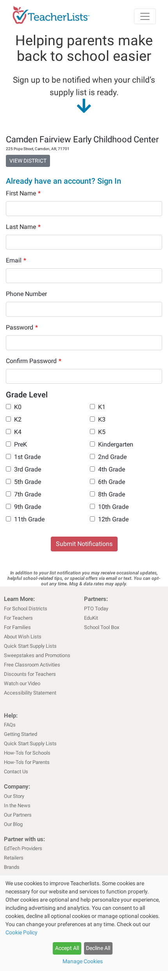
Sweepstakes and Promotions (37, 655)
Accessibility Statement (30, 693)
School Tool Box (101, 627)
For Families (17, 627)
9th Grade (27, 506)
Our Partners (18, 815)
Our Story (14, 796)
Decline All (98, 948)
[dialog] (84, 923)
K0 (17, 407)
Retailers (13, 858)
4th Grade (111, 469)
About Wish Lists (22, 637)
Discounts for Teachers (30, 674)
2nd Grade (112, 457)
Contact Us (16, 771)
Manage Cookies (83, 961)
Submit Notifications (84, 544)
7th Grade (27, 494)
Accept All (67, 948)
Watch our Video (22, 683)
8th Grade (111, 494)
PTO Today (96, 608)
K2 (17, 419)
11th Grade (29, 519)
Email (16, 260)
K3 (101, 419)
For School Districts (25, 608)
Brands (12, 867)
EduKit (91, 618)
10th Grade (113, 506)
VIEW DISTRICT (27, 161)
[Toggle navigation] (145, 16)
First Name (23, 193)
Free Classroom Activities (32, 665)
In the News (17, 805)
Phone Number (26, 294)
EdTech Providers (23, 848)
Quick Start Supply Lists (30, 646)
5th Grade (27, 482)
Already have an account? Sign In (63, 181)
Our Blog (13, 824)
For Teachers (18, 618)
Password (22, 327)
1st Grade (27, 457)
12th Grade (113, 519)
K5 (101, 432)
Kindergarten (115, 444)
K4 (17, 432)
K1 (101, 407)
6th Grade (111, 482)
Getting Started (20, 734)
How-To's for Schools (27, 753)
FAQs (10, 725)
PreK (20, 444)
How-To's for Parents (27, 762)
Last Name (23, 226)
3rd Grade (27, 469)
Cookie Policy (21, 932)
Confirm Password (33, 361)
